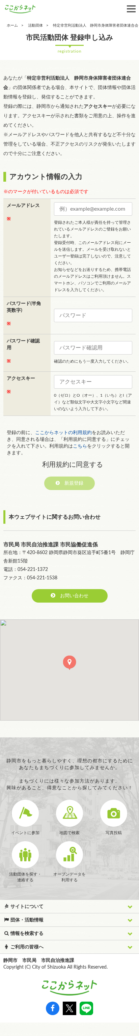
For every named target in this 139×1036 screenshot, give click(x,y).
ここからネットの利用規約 (63, 432)
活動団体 (35, 25)
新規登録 (71, 483)
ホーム (12, 25)
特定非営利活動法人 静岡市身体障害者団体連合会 (95, 25)
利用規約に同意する (72, 464)
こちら (80, 446)
